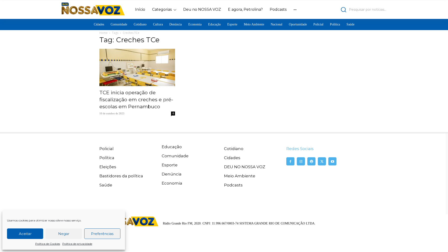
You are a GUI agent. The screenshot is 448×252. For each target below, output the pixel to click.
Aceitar (25, 233)
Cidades (232, 157)
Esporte (170, 165)
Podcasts (233, 185)
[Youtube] (332, 161)
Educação (172, 146)
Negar (63, 233)
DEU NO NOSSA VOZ (244, 166)
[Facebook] (290, 161)
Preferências (102, 233)
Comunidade (175, 156)
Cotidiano (233, 148)
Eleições (107, 166)
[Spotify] (311, 161)
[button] (346, 9)
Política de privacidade (77, 243)
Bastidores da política (121, 176)
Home (103, 33)
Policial (106, 148)
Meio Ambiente (239, 176)
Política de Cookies (47, 243)
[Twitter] (322, 161)
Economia (172, 183)
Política (106, 157)
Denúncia (172, 174)
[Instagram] (301, 161)
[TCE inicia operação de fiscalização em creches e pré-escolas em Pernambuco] (137, 67)
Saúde (105, 185)
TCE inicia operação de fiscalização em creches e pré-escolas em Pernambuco (136, 99)
